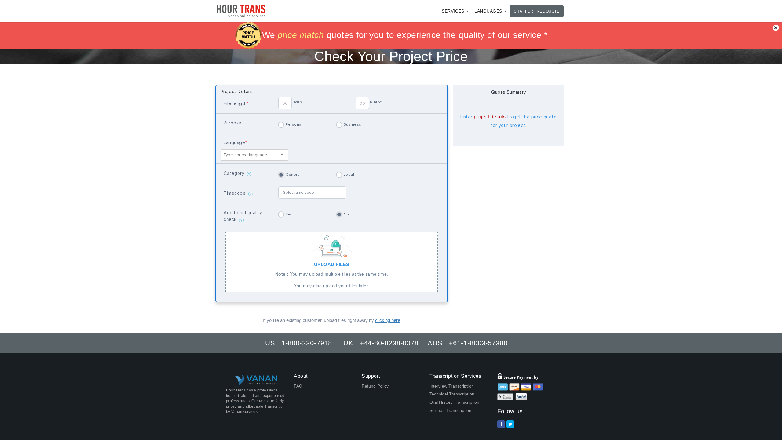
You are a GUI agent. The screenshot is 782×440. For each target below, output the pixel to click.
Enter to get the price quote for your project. (508, 121)
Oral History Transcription (454, 402)
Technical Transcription (451, 393)
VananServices (244, 411)
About (301, 376)
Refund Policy (375, 386)
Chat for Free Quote (537, 11)
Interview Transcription (451, 386)
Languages (488, 11)
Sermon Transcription (450, 410)
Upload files (331, 275)
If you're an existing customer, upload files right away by (331, 320)
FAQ (298, 386)
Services (453, 11)
